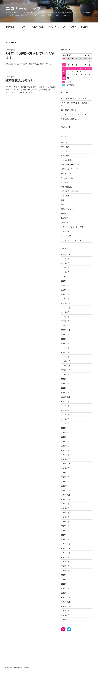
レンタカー (23, 27)
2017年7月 (65, 513)
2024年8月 (65, 281)
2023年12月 (65, 303)
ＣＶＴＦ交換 (66, 236)
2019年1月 (65, 455)
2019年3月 (65, 450)
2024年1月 (65, 299)
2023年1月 (65, 321)
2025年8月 (65, 263)
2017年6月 (65, 517)
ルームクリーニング (68, 178)
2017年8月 (65, 508)
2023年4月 (65, 312)
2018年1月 (65, 486)
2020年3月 (65, 415)
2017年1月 (65, 539)
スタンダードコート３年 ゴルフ (73, 114)
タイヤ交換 (65, 156)
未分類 (63, 213)
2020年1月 (65, 424)
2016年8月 (65, 562)
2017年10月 (65, 499)
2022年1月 (65, 357)
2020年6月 (65, 401)
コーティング (66, 151)
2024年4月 (65, 294)
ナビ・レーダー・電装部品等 (72, 165)
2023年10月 (65, 308)
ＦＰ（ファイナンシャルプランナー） (75, 240)
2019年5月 (65, 441)
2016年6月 (65, 571)
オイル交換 (65, 147)
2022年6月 (65, 339)
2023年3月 (65, 317)
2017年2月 (65, 535)
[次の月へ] (89, 55)
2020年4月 (65, 410)
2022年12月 (65, 325)
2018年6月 (65, 473)
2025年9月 (65, 259)
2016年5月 (65, 575)
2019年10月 (65, 432)
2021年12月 (65, 361)
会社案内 (84, 27)
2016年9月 (65, 557)
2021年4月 (65, 383)
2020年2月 (65, 419)
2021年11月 (65, 366)
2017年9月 (65, 504)
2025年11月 (65, 254)
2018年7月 (65, 468)
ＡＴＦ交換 (65, 231)
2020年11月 (65, 397)
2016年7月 (65, 566)
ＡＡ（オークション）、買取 (72, 227)
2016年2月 (65, 588)
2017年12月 (65, 490)
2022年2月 (65, 352)
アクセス (73, 27)
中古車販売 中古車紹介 (70, 191)
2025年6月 (65, 272)
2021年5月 (65, 379)
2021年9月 (65, 375)
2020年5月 (65, 406)
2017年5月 (65, 522)
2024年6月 (65, 285)
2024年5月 (65, 290)
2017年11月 (65, 495)
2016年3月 (65, 584)
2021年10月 (65, 370)
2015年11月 (65, 602)
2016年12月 (65, 544)
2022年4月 (65, 348)
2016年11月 (65, 548)
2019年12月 (65, 428)
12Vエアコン (66, 142)
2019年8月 (65, 437)
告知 (62, 205)
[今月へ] (85, 55)
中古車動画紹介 (67, 187)
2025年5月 (65, 277)
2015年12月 (65, 597)
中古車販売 (10, 27)
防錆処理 (64, 222)
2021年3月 (65, 388)
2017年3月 (65, 530)
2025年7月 (65, 268)
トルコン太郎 (66, 160)
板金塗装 (64, 218)
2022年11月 (65, 330)
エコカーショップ (23, 8)
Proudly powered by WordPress (17, 667)
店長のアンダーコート (69, 209)
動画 (62, 200)
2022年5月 (65, 343)
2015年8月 (65, 615)
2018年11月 (65, 464)
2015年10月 (65, 606)
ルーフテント (66, 173)
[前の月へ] (81, 55)
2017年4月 (65, 526)
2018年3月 (65, 477)
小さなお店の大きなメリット (72, 119)
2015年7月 (65, 620)
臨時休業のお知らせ (19, 80)
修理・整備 (65, 196)
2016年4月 (65, 580)
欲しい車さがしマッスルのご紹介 (73, 98)
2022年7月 (65, 334)
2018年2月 (65, 481)
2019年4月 (65, 446)
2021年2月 (65, 392)
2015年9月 (65, 611)
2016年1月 (65, 593)
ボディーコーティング (56, 27)
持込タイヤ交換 (38, 27)
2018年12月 (65, 459)
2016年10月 (65, 553)
